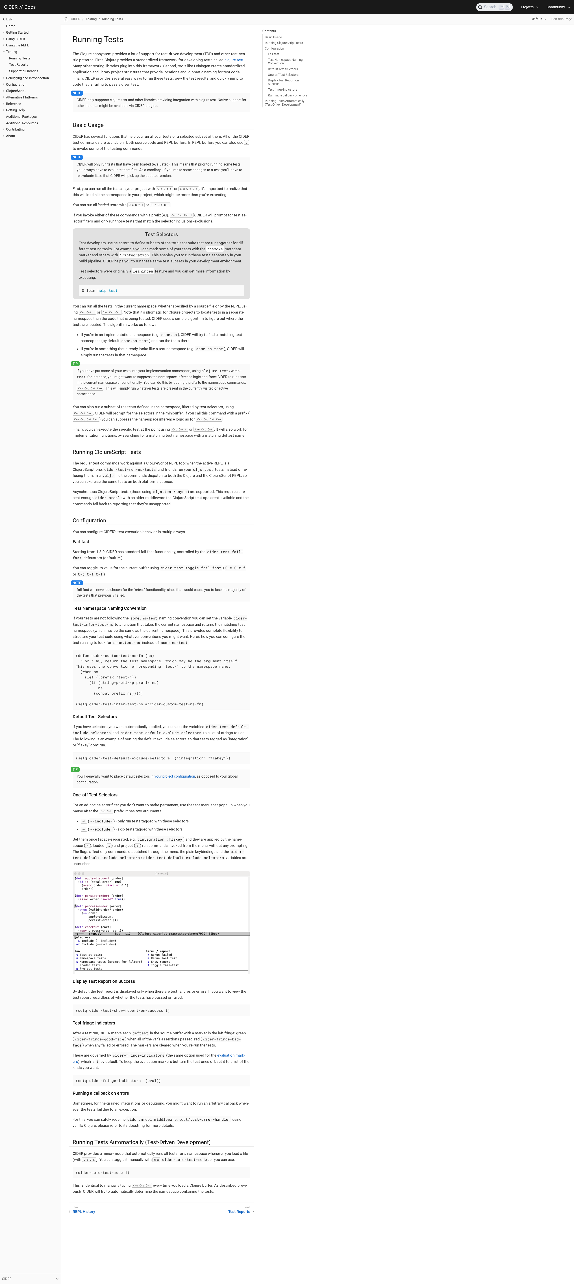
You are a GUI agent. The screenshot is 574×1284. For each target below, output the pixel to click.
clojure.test (234, 60)
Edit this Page (561, 19)
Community (556, 7)
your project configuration (174, 776)
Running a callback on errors (287, 95)
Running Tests (19, 58)
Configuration (274, 48)
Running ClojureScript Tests (284, 43)
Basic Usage (273, 37)
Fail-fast (273, 54)
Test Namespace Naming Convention (285, 61)
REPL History (84, 1211)
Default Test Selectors (283, 69)
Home (10, 26)
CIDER (11, 7)
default (537, 19)
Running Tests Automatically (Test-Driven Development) (284, 102)
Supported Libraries (23, 71)
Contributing (15, 129)
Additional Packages (21, 117)
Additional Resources (22, 123)
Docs (30, 7)
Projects (527, 7)
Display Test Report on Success (283, 82)
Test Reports (18, 65)
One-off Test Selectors (283, 74)
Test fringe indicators (282, 89)
